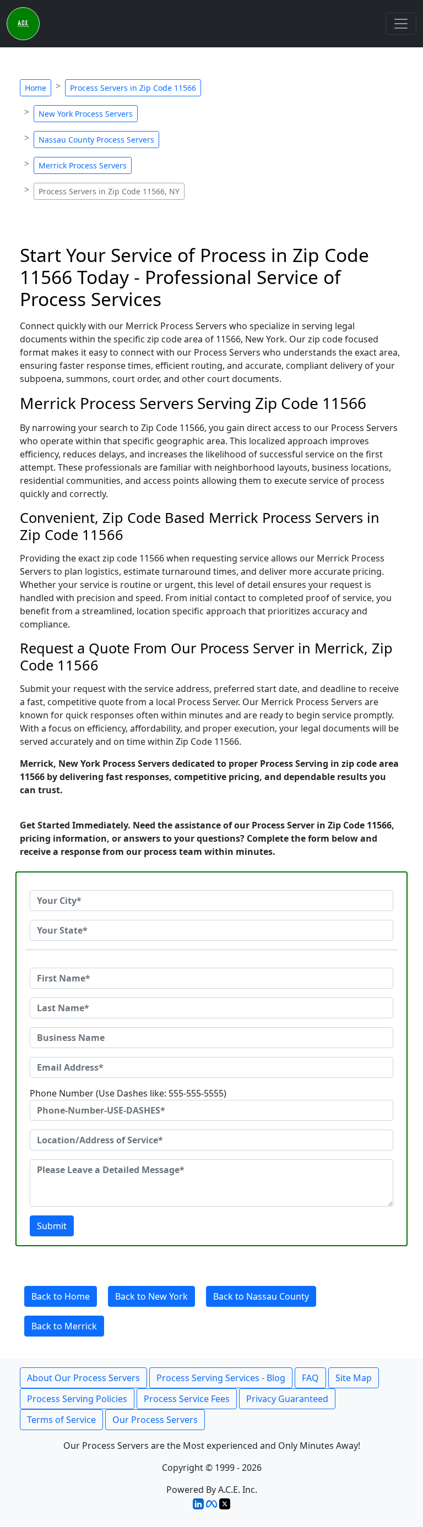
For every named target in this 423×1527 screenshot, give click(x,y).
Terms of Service (61, 1420)
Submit (52, 1226)
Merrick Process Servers (83, 165)
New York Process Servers (86, 113)
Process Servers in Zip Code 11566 (133, 88)
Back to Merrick (64, 1326)
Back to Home (60, 1296)
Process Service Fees (187, 1399)
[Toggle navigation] (401, 24)
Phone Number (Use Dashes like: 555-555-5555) (128, 1093)
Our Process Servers (155, 1420)
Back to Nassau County (261, 1296)
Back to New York (151, 1296)
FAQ (310, 1378)
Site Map (353, 1378)
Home (35, 88)
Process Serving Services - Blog (220, 1378)
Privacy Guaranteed (287, 1399)
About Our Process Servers (83, 1378)
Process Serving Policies (77, 1399)
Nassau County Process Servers (96, 139)
